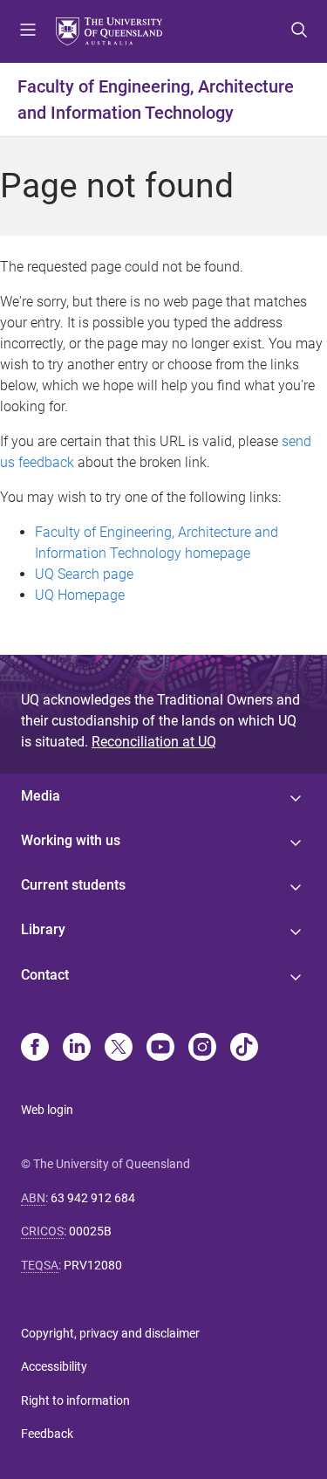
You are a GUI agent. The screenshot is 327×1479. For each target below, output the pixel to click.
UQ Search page (84, 574)
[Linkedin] (77, 1048)
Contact (45, 975)
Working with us (70, 840)
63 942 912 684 (93, 1198)
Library (43, 929)
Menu (28, 31)
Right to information (75, 1400)
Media (40, 796)
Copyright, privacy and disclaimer (110, 1333)
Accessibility (54, 1366)
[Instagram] (202, 1048)
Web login (47, 1110)
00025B (90, 1231)
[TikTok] (244, 1048)
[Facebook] (35, 1048)
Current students (73, 885)
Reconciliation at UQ (154, 741)
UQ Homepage (80, 595)
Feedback (47, 1434)
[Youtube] (160, 1048)
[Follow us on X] (119, 1048)
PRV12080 (93, 1265)
